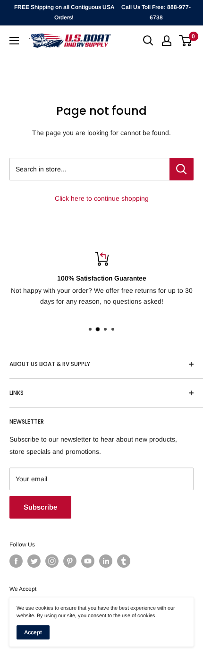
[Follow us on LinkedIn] (105, 561)
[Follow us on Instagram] (52, 561)
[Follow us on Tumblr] (123, 561)
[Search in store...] (181, 169)
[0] (186, 40)
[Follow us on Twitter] (34, 561)
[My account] (166, 40)
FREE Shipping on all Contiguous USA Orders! (64, 12)
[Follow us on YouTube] (87, 561)
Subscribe (40, 507)
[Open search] (148, 40)
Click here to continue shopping (102, 198)
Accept (33, 632)
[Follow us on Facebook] (16, 561)
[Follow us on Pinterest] (69, 561)
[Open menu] (14, 40)
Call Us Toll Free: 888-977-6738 (156, 12)
